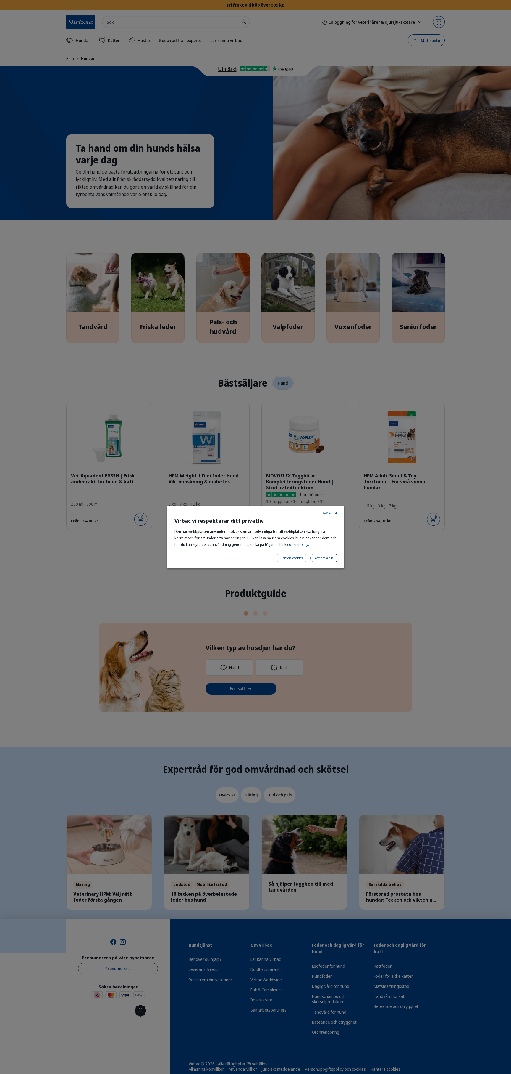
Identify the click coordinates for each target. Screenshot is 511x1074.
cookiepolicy (297, 544)
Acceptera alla (324, 558)
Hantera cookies (292, 558)
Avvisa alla (330, 513)
